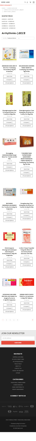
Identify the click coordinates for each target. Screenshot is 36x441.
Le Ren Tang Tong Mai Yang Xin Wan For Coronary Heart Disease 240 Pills (26, 250)
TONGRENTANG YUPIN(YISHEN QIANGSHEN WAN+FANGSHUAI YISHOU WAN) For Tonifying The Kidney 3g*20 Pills (26, 158)
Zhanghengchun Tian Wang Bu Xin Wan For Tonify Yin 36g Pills (26, 112)
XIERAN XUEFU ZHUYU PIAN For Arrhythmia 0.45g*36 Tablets (27, 296)
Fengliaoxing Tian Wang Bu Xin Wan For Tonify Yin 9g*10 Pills (26, 205)
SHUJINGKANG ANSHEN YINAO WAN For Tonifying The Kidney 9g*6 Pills (26, 68)
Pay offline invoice (18, 361)
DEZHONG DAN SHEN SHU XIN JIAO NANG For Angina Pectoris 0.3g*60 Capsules (9, 297)
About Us (18, 366)
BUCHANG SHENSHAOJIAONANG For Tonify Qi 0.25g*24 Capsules (9, 206)
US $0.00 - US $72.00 (7, 19)
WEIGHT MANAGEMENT (18, 389)
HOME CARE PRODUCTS (18, 387)
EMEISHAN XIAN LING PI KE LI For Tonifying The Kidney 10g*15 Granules (9, 68)
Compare (8, 79)
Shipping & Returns (18, 357)
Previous (3, 439)
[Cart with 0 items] (30, 2)
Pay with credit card (18, 359)
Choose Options (9, 83)
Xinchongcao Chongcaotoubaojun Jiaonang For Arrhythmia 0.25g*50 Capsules (9, 251)
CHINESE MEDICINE (18, 385)
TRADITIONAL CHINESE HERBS (18, 382)
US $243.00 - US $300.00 (8, 28)
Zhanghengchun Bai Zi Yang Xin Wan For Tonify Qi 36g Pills (9, 112)
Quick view (9, 76)
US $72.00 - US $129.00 (8, 21)
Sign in (14, 370)
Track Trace (18, 364)
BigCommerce (21, 423)
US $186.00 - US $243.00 (8, 26)
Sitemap (18, 373)
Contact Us (18, 368)
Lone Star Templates (21, 426)
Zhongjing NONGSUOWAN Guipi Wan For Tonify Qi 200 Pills (9, 156)
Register (21, 370)
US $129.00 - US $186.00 (8, 23)
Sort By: (5, 38)
